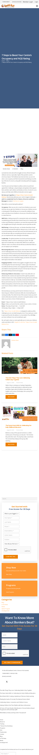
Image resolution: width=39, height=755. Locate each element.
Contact (2, 734)
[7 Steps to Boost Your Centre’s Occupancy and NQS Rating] (19, 154)
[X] (7, 682)
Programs (2, 728)
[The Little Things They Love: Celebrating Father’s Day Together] (19, 365)
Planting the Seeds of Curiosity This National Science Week (15, 699)
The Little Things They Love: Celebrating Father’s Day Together (18, 379)
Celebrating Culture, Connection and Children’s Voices (14, 702)
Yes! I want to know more (12, 662)
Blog (22, 169)
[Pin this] (17, 335)
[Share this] (6, 335)
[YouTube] (11, 682)
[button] (37, 6)
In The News (5, 604)
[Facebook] (2, 682)
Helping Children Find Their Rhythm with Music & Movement (15, 705)
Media (3, 606)
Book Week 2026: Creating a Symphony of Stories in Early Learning (17, 696)
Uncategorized (5, 611)
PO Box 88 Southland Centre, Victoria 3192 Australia (15, 670)
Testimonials (3, 732)
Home (1, 720)
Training (2, 724)
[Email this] (3, 335)
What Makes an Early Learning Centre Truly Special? (13, 712)
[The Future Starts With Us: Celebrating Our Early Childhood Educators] (19, 413)
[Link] (19, 571)
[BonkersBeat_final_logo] (8, 6)
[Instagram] (16, 682)
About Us (2, 722)
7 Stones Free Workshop (6, 726)
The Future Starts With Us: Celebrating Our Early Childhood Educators (18, 426)
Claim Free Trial (11, 556)
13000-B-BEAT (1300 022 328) (9, 673)
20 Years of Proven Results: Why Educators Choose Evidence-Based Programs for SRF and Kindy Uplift (17, 708)
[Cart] (32, 6)
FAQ (1, 730)
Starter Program (6, 609)
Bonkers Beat (6, 169)
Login (36, 2)
